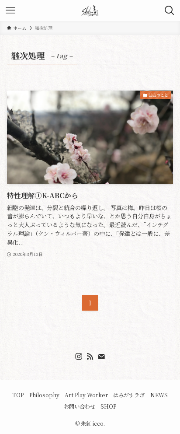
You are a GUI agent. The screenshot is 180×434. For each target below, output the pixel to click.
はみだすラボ (129, 395)
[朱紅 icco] (90, 10)
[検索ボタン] (169, 10)
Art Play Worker (86, 395)
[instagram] (78, 356)
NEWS (159, 395)
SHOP (108, 406)
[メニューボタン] (10, 10)
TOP (18, 395)
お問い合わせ (79, 406)
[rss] (90, 356)
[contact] (101, 356)
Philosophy (44, 395)
